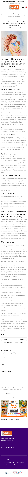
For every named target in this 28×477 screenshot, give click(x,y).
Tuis (13, 13)
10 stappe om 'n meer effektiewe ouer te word (8, 342)
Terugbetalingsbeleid (9, 462)
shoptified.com (17, 459)
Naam (3, 358)
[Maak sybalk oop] (26, 145)
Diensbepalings (10, 464)
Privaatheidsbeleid (19, 462)
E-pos (3, 364)
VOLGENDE (22, 339)
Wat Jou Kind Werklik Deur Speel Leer (10, 419)
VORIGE (5, 339)
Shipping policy (18, 464)
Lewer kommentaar (6, 371)
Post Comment (7, 393)
